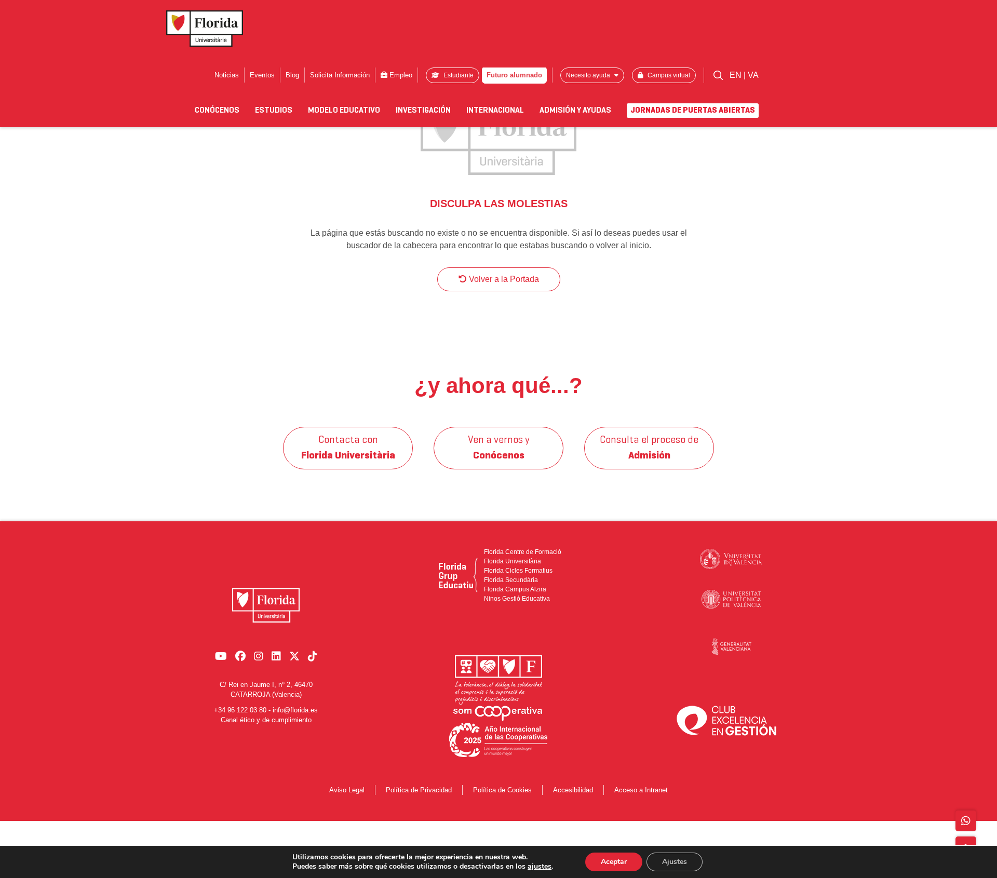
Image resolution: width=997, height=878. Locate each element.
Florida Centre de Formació (522, 552)
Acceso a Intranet (641, 790)
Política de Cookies (502, 790)
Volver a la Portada (503, 279)
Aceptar (614, 862)
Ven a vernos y (499, 448)
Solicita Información (340, 75)
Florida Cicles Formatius (518, 570)
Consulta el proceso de (649, 448)
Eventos (262, 75)
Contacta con (348, 448)
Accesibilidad (573, 790)
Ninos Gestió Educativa (517, 598)
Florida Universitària (512, 561)
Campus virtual (668, 75)
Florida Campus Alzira (515, 589)
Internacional (495, 110)
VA (753, 75)
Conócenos (217, 110)
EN (737, 75)
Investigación (423, 110)
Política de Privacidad (419, 790)
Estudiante (458, 75)
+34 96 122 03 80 (240, 710)
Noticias (226, 75)
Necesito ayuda (589, 75)
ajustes (539, 866)
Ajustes (674, 862)
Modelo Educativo (344, 110)
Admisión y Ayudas (575, 110)
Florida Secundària (511, 580)
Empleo (399, 75)
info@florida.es (295, 710)
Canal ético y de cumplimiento (266, 720)
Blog (292, 75)
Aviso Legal (347, 790)
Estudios (273, 110)
